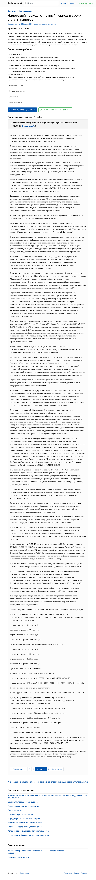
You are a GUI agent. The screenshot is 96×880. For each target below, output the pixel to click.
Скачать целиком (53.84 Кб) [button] (22, 110)
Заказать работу (85, 3)
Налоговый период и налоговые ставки (26, 822)
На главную (12, 11)
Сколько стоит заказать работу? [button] (55, 110)
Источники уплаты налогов (20, 814)
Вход (63, 3)
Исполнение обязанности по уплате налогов (28, 831)
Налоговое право (25, 11)
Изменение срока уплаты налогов (23, 806)
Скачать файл (28, 126)
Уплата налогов (15, 810)
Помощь (72, 3)
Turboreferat (24, 873)
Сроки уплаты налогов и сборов (23, 802)
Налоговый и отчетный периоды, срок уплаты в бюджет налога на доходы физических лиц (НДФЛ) (48, 796)
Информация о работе (48, 782)
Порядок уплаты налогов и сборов (24, 818)
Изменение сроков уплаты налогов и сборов (25, 851)
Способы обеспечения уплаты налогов (26, 827)
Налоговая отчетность (18, 857)
